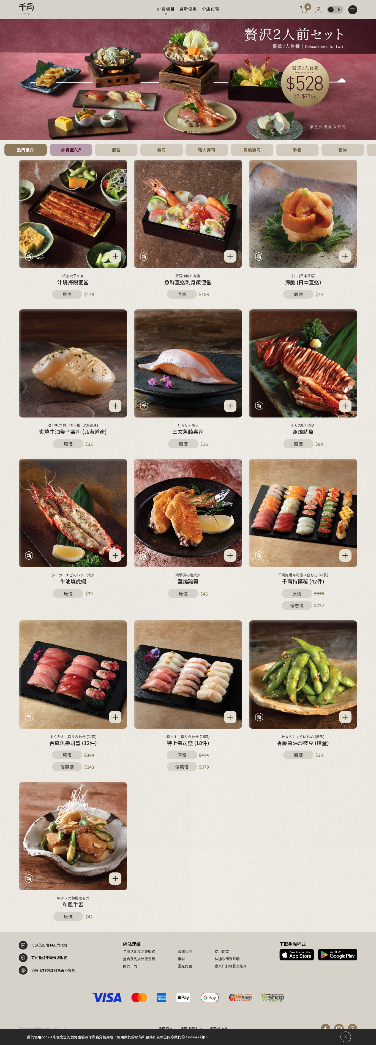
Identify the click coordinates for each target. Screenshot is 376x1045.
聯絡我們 (185, 951)
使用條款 (222, 951)
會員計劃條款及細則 (231, 966)
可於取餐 (49, 957)
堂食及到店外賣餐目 (139, 959)
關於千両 (130, 966)
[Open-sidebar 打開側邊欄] (352, 9)
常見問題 (185, 966)
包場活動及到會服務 (139, 951)
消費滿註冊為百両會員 (53, 970)
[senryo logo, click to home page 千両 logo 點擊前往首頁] (26, 8)
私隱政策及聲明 (227, 959)
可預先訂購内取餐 (49, 945)
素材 (181, 959)
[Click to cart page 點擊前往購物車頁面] (303, 9)
